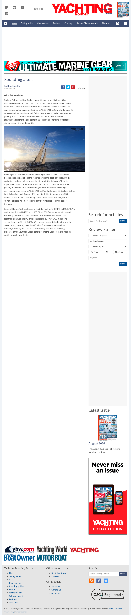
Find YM (108, 14)
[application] (44, 148)
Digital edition (106, 9)
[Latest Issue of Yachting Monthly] (123, 9)
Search (122, 221)
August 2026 (97, 443)
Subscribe (108, 5)
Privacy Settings (21, 612)
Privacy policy (9, 612)
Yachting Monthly (12, 86)
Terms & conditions (115, 609)
